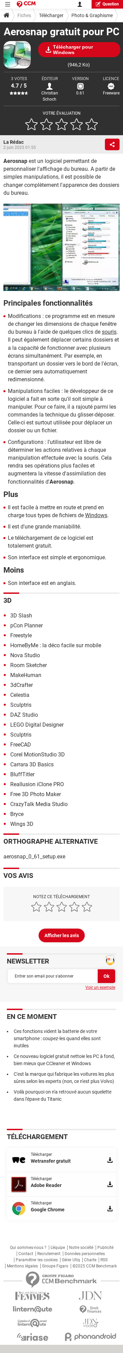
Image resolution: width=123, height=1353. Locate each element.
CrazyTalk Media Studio (39, 804)
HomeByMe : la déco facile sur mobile (55, 645)
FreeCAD (20, 744)
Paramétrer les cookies (37, 1260)
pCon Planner (26, 625)
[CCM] (26, 4)
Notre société (81, 1247)
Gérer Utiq (71, 1260)
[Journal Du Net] (91, 1295)
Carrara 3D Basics (32, 764)
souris (109, 332)
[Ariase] (32, 1337)
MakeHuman (25, 675)
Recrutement (48, 1253)
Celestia (19, 695)
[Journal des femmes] (32, 1296)
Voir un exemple (100, 987)
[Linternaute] (32, 1309)
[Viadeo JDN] (91, 1323)
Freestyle (21, 635)
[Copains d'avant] (32, 1323)
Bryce (17, 814)
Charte (90, 1260)
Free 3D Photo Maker (35, 794)
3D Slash (21, 615)
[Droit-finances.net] (91, 1309)
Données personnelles (85, 1253)
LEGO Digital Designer (37, 725)
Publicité (105, 1247)
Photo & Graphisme (92, 15)
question (110, 4)
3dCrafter (21, 685)
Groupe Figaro (55, 1266)
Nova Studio (25, 655)
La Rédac (13, 142)
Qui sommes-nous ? (28, 1247)
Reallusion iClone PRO (37, 784)
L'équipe (58, 1247)
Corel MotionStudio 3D (37, 754)
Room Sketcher (28, 665)
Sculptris (20, 705)
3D (7, 600)
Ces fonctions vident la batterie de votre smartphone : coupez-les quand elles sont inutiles (57, 1038)
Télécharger (51, 15)
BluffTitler (22, 774)
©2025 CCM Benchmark (94, 1266)
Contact (25, 1253)
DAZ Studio (24, 715)
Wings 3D (21, 824)
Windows (96, 515)
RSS (104, 1260)
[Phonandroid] (91, 1336)
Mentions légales (22, 1266)
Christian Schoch (49, 96)
